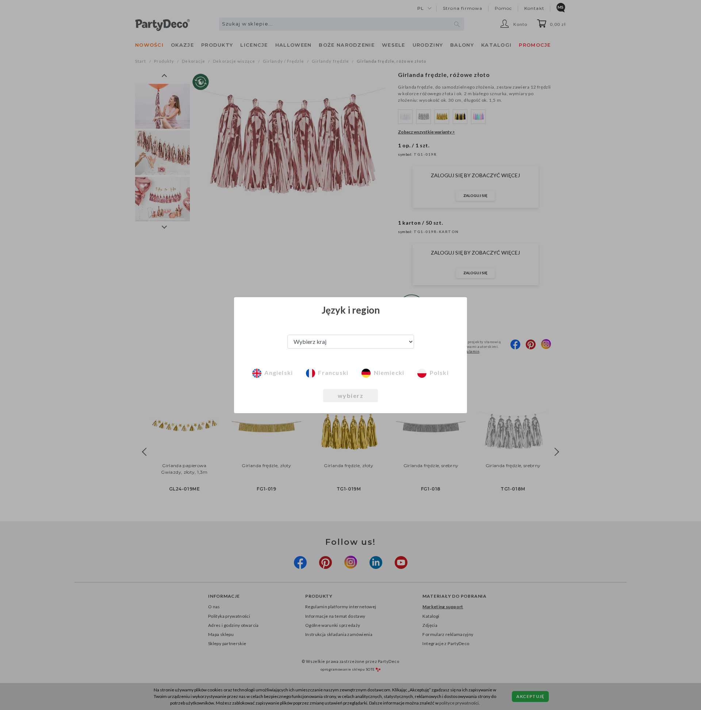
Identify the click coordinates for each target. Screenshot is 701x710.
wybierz (351, 395)
